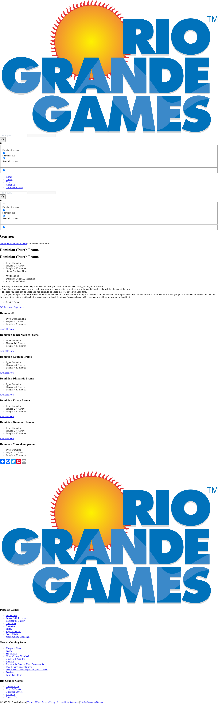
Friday (9, 629)
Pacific (9, 651)
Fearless (9, 672)
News (8, 182)
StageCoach (11, 653)
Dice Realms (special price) (19, 667)
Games (9, 179)
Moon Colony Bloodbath (18, 637)
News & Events (13, 689)
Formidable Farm (14, 675)
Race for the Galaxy (15, 621)
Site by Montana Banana (91, 702)
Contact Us (11, 697)
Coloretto (10, 626)
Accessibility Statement (68, 702)
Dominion (12, 243)
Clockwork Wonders (15, 659)
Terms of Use (33, 702)
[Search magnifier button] (3, 139)
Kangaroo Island (14, 648)
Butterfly (10, 661)
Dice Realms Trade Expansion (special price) (27, 669)
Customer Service (14, 187)
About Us (10, 185)
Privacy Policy (48, 702)
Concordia (11, 623)
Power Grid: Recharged (17, 618)
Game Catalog (12, 686)
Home (9, 177)
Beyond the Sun (13, 631)
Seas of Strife (12, 634)
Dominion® (11, 615)
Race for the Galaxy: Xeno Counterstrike (25, 664)
